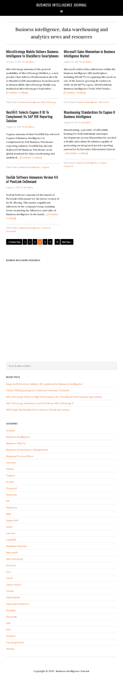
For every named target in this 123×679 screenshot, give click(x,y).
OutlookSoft (13, 597)
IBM (8, 513)
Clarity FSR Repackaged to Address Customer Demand (37, 390)
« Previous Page (14, 241)
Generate (11, 494)
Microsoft (104, 102)
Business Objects (16, 443)
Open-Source (14, 584)
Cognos (45, 167)
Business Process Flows (19, 456)
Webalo (10, 648)
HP (8, 501)
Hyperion (11, 507)
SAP (8, 623)
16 (57, 241)
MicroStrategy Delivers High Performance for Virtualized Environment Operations (54, 396)
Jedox (9, 526)
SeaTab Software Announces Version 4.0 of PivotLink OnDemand (32, 179)
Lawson (10, 533)
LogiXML (11, 539)
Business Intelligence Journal (61, 4)
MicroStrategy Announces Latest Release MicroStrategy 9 (40, 403)
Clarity (10, 468)
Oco (8, 571)
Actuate (10, 430)
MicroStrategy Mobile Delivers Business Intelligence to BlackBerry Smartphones (32, 53)
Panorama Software (17, 603)
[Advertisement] (28, 310)
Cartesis (11, 462)
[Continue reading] (17, 92)
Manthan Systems (16, 546)
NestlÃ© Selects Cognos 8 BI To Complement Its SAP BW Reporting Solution (29, 116)
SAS (8, 629)
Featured (68, 166)
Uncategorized (15, 642)
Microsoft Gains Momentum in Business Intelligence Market (89, 53)
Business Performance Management (27, 449)
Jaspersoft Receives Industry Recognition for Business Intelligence (44, 383)
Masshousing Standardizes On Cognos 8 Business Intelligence (89, 114)
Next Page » (67, 241)
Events (10, 481)
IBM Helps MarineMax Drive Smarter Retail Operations (38, 409)
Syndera (11, 635)
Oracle (10, 591)
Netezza (11, 565)
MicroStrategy (48, 102)
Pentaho (11, 610)
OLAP (9, 578)
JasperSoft (12, 520)
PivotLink (11, 231)
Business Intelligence (29, 102)
